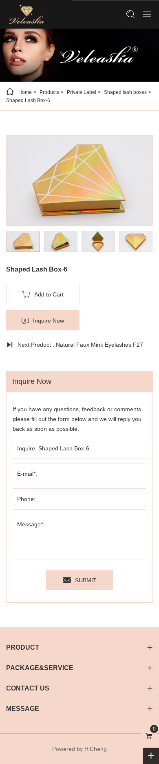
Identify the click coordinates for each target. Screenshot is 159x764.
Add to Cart (49, 294)
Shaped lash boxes (125, 92)
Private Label (81, 92)
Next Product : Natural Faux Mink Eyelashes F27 (80, 344)
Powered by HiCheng (79, 749)
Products (49, 92)
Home (25, 92)
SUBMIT (86, 580)
